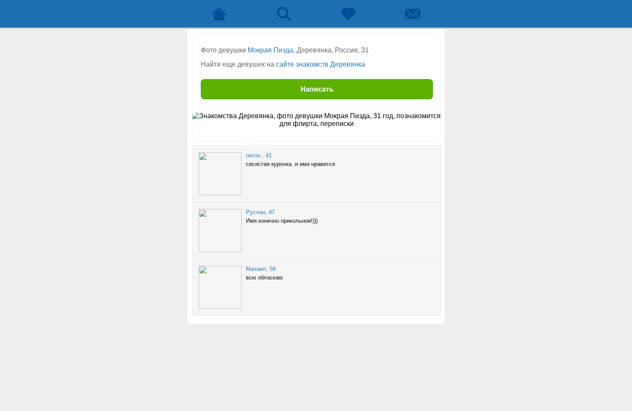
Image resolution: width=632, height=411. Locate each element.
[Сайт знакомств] (219, 14)
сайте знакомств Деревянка (320, 64)
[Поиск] (284, 14)
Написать (317, 89)
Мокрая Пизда (270, 50)
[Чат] (412, 14)
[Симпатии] (348, 14)
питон (253, 155)
